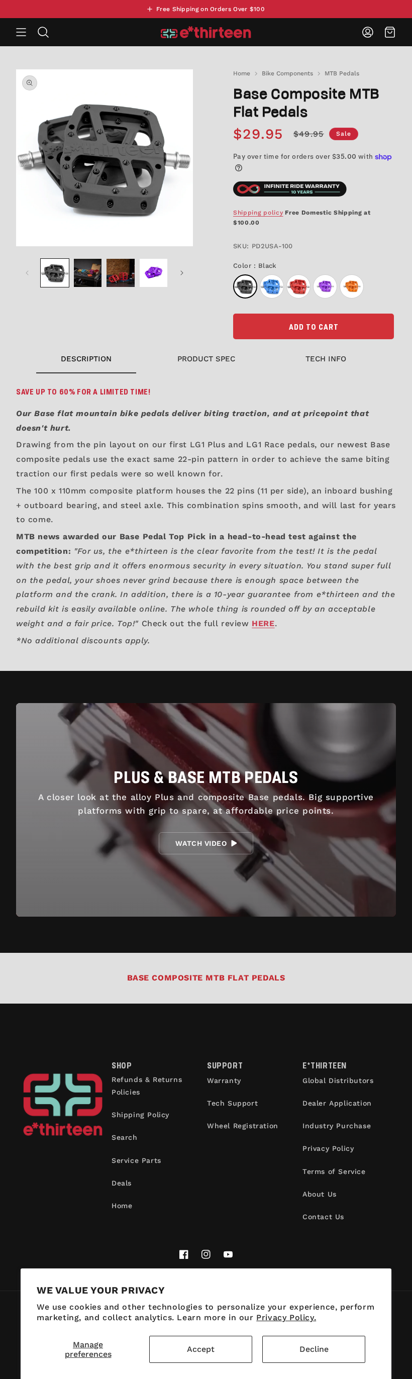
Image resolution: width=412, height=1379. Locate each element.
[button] (21, 32)
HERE (263, 623)
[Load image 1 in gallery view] (55, 273)
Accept (201, 1349)
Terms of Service (334, 1171)
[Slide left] (27, 273)
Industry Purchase (336, 1126)
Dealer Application (337, 1103)
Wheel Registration (242, 1126)
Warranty (224, 1080)
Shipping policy (258, 212)
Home (241, 73)
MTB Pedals (342, 73)
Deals (122, 1183)
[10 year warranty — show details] (290, 188)
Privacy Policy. (286, 1317)
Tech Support (232, 1103)
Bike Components (287, 73)
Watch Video (201, 843)
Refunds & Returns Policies (147, 1085)
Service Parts (136, 1160)
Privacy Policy (328, 1148)
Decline (314, 1349)
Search (125, 1137)
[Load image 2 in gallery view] (88, 273)
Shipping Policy (140, 1115)
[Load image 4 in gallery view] (154, 273)
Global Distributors (337, 1080)
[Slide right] (182, 273)
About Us (319, 1194)
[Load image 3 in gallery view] (121, 273)
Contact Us (323, 1217)
